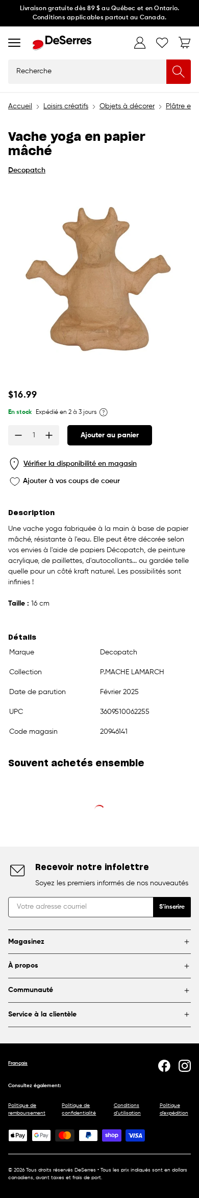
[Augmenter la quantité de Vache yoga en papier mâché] (49, 435)
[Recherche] (178, 71)
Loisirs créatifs (65, 106)
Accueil (20, 106)
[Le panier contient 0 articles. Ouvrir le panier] (185, 43)
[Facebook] (164, 1066)
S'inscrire (172, 907)
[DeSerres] (62, 43)
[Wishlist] (162, 43)
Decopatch (26, 170)
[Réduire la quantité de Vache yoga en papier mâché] (18, 435)
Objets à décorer (127, 106)
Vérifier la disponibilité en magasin (80, 463)
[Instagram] (185, 1066)
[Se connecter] (140, 43)
